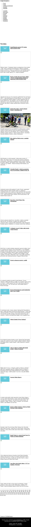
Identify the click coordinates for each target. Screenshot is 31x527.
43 (18, 492)
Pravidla (5, 13)
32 (27, 491)
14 (21, 490)
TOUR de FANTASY (8, 5)
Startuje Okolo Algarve (15, 377)
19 (1, 491)
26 (15, 491)
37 (6, 492)
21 (5, 491)
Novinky (5, 7)
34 (1, 492)
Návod (4, 14)
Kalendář (5, 8)
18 (29, 490)
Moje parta (5, 12)
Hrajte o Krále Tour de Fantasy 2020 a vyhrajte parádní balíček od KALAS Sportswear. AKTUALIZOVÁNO (19, 78)
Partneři (5, 17)
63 (28, 494)
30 (23, 491)
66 (4, 495)
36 (4, 492)
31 (25, 491)
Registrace (5, 20)
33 (29, 491)
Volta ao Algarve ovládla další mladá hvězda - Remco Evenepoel (19, 348)
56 (14, 494)
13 (19, 490)
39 (10, 492)
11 (15, 490)
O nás (4, 4)
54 (10, 494)
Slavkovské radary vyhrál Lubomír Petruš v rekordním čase (18, 109)
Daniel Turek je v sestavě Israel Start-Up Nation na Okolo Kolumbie (20, 436)
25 (13, 491)
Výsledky (5, 10)
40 (12, 492)
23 (9, 491)
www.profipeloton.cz (18, 519)
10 (13, 490)
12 (17, 490)
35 (2, 492)
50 (2, 494)
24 (11, 491)
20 (3, 491)
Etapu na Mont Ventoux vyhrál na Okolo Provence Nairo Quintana (20, 407)
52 (6, 494)
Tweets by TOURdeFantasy (6, 516)
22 (7, 491)
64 (1, 495)
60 (22, 494)
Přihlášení (5, 19)
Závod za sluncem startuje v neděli (18, 260)
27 (17, 491)
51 (4, 494)
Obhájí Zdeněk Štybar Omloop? (18, 319)
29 (21, 491)
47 (26, 492)
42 (16, 492)
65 (2, 495)
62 (26, 494)
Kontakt (5, 18)
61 (24, 494)
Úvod (4, 3)
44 (20, 492)
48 (28, 492)
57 (16, 494)
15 (23, 490)
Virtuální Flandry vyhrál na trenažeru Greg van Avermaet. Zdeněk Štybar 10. (19, 170)
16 (25, 490)
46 (24, 492)
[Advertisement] (12, 32)
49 (1, 494)
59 (20, 494)
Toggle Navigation (5, 0)
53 (8, 494)
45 (22, 492)
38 (8, 492)
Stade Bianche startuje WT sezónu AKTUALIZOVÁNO (18, 48)
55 (12, 494)
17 (27, 490)
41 (14, 492)
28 (19, 491)
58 (18, 494)
